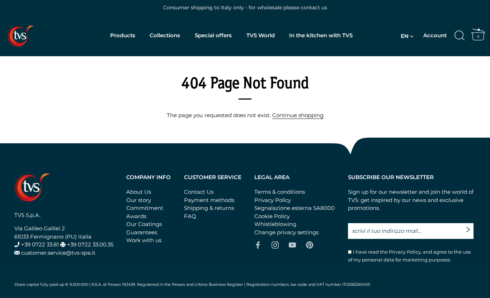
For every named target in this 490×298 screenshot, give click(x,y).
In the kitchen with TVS (321, 35)
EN (405, 36)
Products (122, 35)
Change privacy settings (286, 232)
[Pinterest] (309, 244)
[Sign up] (469, 226)
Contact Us (198, 191)
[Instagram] (275, 244)
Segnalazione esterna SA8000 (294, 208)
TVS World (260, 35)
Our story (138, 200)
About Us (138, 191)
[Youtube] (292, 244)
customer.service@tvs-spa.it (58, 252)
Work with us (143, 240)
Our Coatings (144, 224)
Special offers (213, 35)
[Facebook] (258, 244)
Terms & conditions (279, 191)
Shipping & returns (209, 208)
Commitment (144, 208)
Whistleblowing (275, 224)
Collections (165, 35)
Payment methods (209, 200)
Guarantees (141, 232)
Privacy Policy (272, 200)
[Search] (459, 36)
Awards (136, 216)
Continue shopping (298, 115)
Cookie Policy (272, 216)
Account (435, 35)
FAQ (190, 216)
